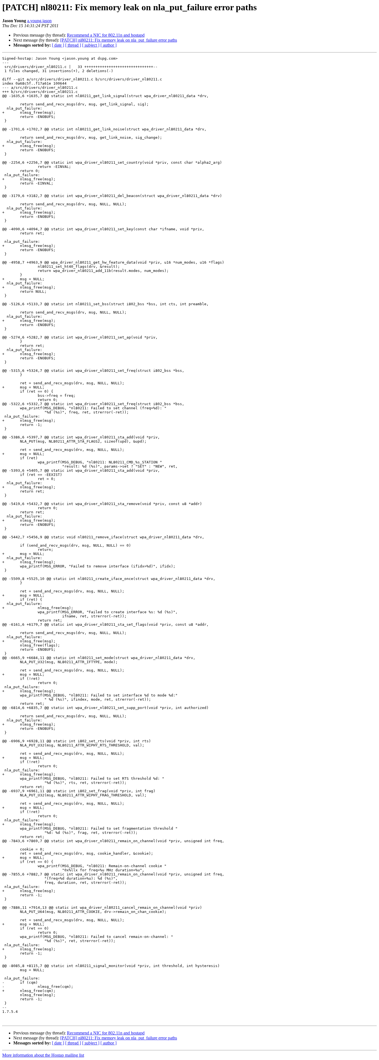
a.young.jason (39, 20)
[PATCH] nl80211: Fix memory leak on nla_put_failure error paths (118, 40)
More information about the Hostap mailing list (43, 1055)
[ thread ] (73, 45)
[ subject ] (90, 45)
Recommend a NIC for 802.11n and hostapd (106, 35)
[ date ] (58, 45)
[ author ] (108, 45)
